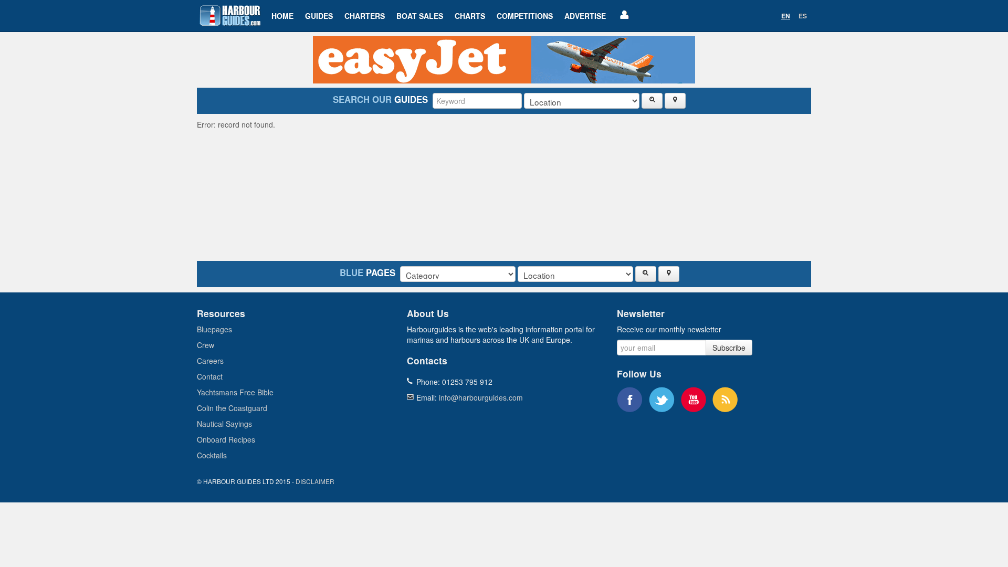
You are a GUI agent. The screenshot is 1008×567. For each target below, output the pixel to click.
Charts (470, 15)
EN (785, 15)
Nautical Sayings (224, 423)
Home (282, 15)
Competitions (525, 15)
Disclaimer (315, 481)
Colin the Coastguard (232, 408)
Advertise (585, 15)
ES (803, 15)
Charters (364, 15)
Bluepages (214, 329)
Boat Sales (419, 15)
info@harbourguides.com (481, 397)
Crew (205, 345)
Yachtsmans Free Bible (235, 392)
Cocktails (212, 455)
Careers (210, 360)
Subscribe (729, 347)
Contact (210, 376)
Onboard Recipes (226, 439)
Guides (319, 15)
